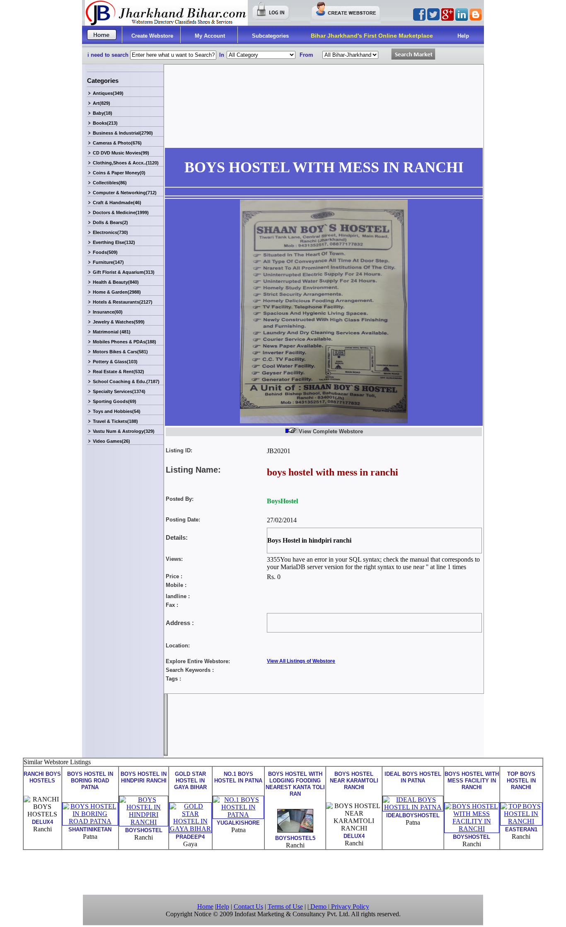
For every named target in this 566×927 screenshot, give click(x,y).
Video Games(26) (111, 441)
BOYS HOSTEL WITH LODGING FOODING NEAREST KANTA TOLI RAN (295, 784)
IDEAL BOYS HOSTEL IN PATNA (413, 777)
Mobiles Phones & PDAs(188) (124, 341)
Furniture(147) (108, 262)
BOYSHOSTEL (143, 830)
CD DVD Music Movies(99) (121, 152)
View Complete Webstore (331, 431)
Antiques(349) (108, 93)
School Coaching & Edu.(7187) (126, 381)
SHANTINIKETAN (89, 829)
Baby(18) (102, 113)
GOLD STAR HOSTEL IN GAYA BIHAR (190, 780)
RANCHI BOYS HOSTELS (42, 777)
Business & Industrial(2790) (123, 132)
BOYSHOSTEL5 (295, 838)
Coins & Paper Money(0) (119, 172)
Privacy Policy (350, 906)
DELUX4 (42, 822)
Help (463, 36)
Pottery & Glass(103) (115, 361)
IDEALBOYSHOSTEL (413, 815)
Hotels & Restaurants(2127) (122, 301)
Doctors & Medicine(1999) (121, 212)
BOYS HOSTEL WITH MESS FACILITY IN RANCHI (472, 780)
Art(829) (101, 103)
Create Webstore (152, 36)
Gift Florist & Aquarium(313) (124, 272)
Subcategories (270, 36)
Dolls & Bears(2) (110, 222)
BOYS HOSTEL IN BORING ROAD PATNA (90, 780)
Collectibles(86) (110, 182)
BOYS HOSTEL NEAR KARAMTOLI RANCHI (354, 780)
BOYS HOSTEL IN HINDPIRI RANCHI (144, 777)
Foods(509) (105, 252)
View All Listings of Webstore (301, 661)
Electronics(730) (110, 232)
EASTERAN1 (521, 829)
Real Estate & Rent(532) (118, 371)
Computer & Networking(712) (125, 192)
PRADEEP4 (190, 837)
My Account (210, 36)
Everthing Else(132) (114, 242)
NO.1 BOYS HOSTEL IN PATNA (238, 777)
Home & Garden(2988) (117, 292)
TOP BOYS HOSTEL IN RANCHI (521, 780)
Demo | (320, 906)
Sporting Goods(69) (114, 401)
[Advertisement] (283, 871)
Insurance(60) (108, 311)
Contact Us (248, 906)
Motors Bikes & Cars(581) (120, 351)
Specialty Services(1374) (119, 391)
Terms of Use (285, 906)
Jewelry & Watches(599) (119, 321)
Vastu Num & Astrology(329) (124, 431)
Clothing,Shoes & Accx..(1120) (126, 162)
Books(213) (105, 123)
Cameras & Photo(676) (117, 142)
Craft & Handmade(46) (117, 202)
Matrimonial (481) (112, 331)
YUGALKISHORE (238, 823)
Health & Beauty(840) (116, 282)
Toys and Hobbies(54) (116, 411)
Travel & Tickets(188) (115, 421)
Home (205, 906)
